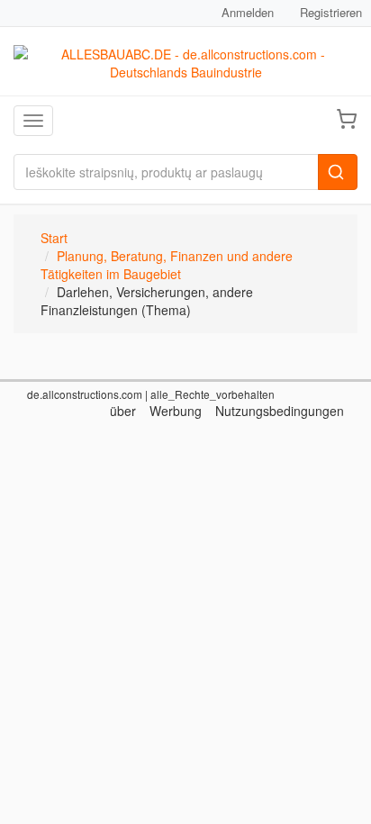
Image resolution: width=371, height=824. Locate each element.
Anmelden (248, 12)
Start (54, 238)
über (123, 411)
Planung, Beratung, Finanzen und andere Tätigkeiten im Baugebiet (167, 265)
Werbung (175, 411)
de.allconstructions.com (84, 394)
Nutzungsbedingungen (279, 411)
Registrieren (331, 12)
